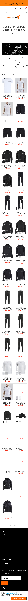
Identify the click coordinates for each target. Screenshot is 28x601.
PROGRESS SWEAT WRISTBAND (7, 472)
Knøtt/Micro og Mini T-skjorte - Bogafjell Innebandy (7, 96)
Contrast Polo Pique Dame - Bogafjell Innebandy (7, 403)
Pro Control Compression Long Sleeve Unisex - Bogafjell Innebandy (20, 379)
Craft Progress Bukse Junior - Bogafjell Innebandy (21, 190)
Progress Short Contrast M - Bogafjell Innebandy (20, 143)
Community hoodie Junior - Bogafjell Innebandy (20, 261)
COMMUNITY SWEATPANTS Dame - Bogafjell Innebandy (20, 308)
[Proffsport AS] (14, 17)
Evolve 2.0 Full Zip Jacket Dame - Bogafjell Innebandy (21, 166)
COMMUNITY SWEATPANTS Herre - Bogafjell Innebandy (7, 332)
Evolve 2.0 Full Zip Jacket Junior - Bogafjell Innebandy (7, 166)
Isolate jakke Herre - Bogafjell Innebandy (7, 494)
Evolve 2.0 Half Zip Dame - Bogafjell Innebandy (20, 237)
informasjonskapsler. (11, 593)
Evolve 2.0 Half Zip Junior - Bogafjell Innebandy (7, 237)
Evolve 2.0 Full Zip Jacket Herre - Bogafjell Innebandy (7, 190)
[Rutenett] (2, 71)
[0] (25, 8)
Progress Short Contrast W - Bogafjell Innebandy (7, 143)
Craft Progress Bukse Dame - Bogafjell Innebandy (7, 213)
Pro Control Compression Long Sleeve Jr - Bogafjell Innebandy (7, 379)
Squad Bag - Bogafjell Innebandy (20, 472)
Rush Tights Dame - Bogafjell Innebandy (7, 355)
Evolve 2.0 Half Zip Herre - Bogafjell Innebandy (7, 260)
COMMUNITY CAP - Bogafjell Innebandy (20, 426)
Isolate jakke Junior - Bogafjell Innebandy (7, 517)
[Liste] (5, 71)
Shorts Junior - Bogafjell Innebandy (20, 119)
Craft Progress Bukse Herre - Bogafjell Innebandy (21, 213)
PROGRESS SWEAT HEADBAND (20, 449)
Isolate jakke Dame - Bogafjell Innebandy (21, 494)
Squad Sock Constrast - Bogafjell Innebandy (7, 449)
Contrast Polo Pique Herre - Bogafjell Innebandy (20, 403)
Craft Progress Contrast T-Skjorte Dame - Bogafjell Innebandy (20, 96)
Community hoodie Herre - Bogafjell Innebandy (20, 285)
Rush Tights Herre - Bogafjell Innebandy (20, 355)
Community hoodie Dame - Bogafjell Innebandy (7, 285)
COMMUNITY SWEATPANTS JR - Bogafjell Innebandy (7, 308)
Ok (4, 583)
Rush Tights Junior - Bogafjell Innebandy (20, 332)
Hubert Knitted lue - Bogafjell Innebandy (7, 426)
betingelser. (5, 573)
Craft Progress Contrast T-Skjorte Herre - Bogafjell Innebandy (7, 120)
